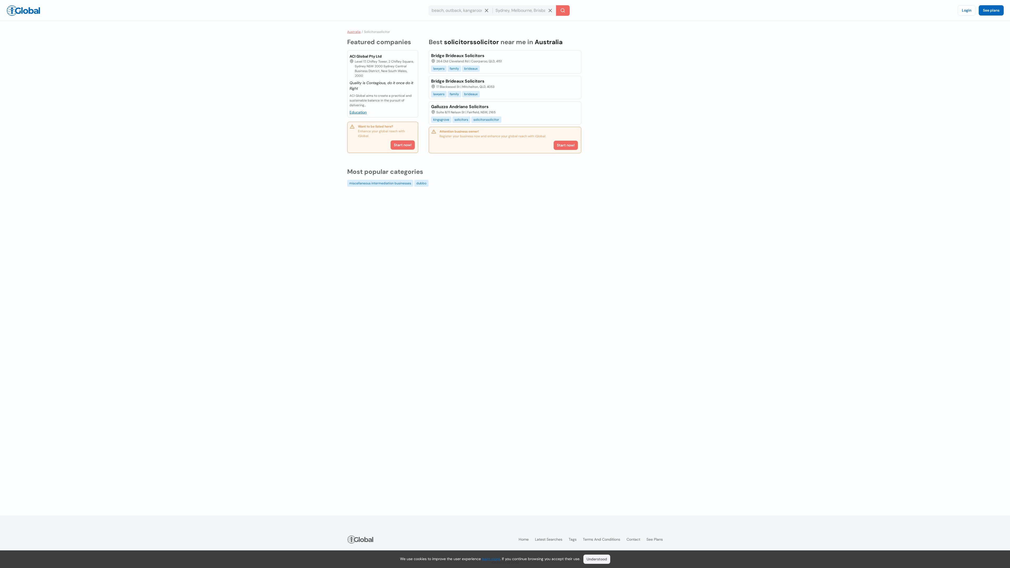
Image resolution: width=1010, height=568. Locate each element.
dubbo (421, 183)
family (454, 69)
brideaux (471, 69)
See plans (991, 10)
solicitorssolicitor (486, 120)
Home (524, 539)
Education (358, 112)
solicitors (461, 120)
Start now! (403, 145)
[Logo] (23, 10)
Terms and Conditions (601, 539)
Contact (633, 539)
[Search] (563, 10)
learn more (491, 558)
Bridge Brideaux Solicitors (457, 55)
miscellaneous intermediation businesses (380, 183)
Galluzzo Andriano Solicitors (460, 106)
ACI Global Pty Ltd (366, 56)
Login (966, 10)
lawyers (439, 69)
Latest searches (548, 539)
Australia (354, 32)
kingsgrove (441, 120)
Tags (573, 539)
